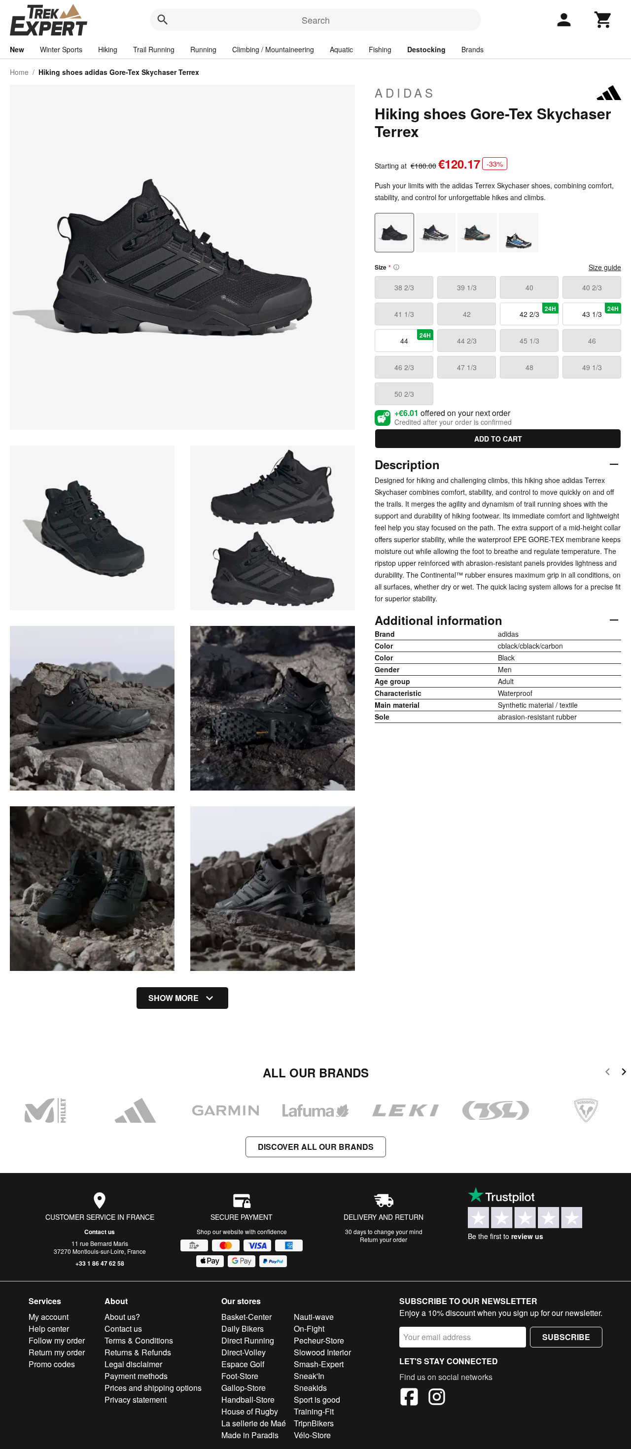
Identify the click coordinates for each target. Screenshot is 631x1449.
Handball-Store (248, 1399)
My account (49, 1316)
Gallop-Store (243, 1387)
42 (467, 314)
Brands (472, 49)
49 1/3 (592, 367)
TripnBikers (314, 1423)
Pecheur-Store (319, 1340)
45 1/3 (529, 340)
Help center (49, 1328)
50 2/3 (404, 394)
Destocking (426, 49)
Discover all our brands (316, 1146)
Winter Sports (61, 49)
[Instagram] (437, 1398)
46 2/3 (404, 367)
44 (415, 338)
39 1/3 (467, 287)
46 (592, 340)
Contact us (99, 1232)
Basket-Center (246, 1316)
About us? (122, 1316)
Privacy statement (136, 1399)
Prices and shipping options (153, 1387)
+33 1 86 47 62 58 (99, 1263)
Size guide (605, 267)
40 (529, 287)
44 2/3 (467, 340)
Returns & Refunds (138, 1352)
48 (529, 367)
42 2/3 (538, 311)
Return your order (383, 1239)
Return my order (57, 1352)
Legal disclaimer (133, 1364)
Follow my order (57, 1340)
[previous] (607, 1073)
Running (203, 49)
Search (316, 19)
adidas (405, 93)
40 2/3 (592, 287)
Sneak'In (309, 1375)
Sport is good (317, 1399)
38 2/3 (404, 287)
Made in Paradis (250, 1435)
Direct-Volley (243, 1352)
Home (19, 72)
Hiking (107, 49)
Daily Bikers (242, 1328)
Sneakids (310, 1387)
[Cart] (603, 20)
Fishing (380, 49)
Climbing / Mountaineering (273, 49)
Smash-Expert (319, 1364)
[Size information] (396, 267)
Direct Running (247, 1340)
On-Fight (309, 1328)
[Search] (163, 20)
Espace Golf (242, 1364)
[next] (624, 1073)
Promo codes (52, 1364)
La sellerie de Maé (253, 1423)
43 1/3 (600, 311)
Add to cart (498, 439)
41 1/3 (404, 314)
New (17, 49)
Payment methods (136, 1375)
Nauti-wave (314, 1316)
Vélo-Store (312, 1435)
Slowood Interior (322, 1352)
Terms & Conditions (139, 1340)
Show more (173, 997)
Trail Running (154, 49)
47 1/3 (467, 367)
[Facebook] (409, 1398)
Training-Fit (314, 1411)
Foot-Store (239, 1375)
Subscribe (566, 1337)
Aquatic (341, 49)
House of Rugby (249, 1411)
